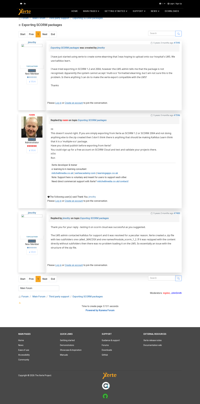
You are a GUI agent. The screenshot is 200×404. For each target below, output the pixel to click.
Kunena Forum (106, 310)
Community (23, 360)
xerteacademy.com (85, 173)
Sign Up (179, 4)
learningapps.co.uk (107, 173)
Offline (32, 71)
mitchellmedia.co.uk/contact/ (113, 181)
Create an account (74, 103)
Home (74, 11)
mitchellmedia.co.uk (62, 173)
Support (138, 11)
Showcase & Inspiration (71, 350)
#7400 (177, 213)
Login (172, 4)
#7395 (177, 43)
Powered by (92, 310)
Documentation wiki (152, 345)
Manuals (64, 355)
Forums (105, 345)
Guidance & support (111, 340)
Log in (58, 103)
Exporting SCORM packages (65, 47)
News (154, 11)
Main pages (90, 11)
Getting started (115, 11)
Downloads (172, 11)
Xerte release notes (152, 340)
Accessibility (24, 355)
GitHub (105, 355)
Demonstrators (67, 345)
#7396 (177, 115)
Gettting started (67, 340)
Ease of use (23, 350)
